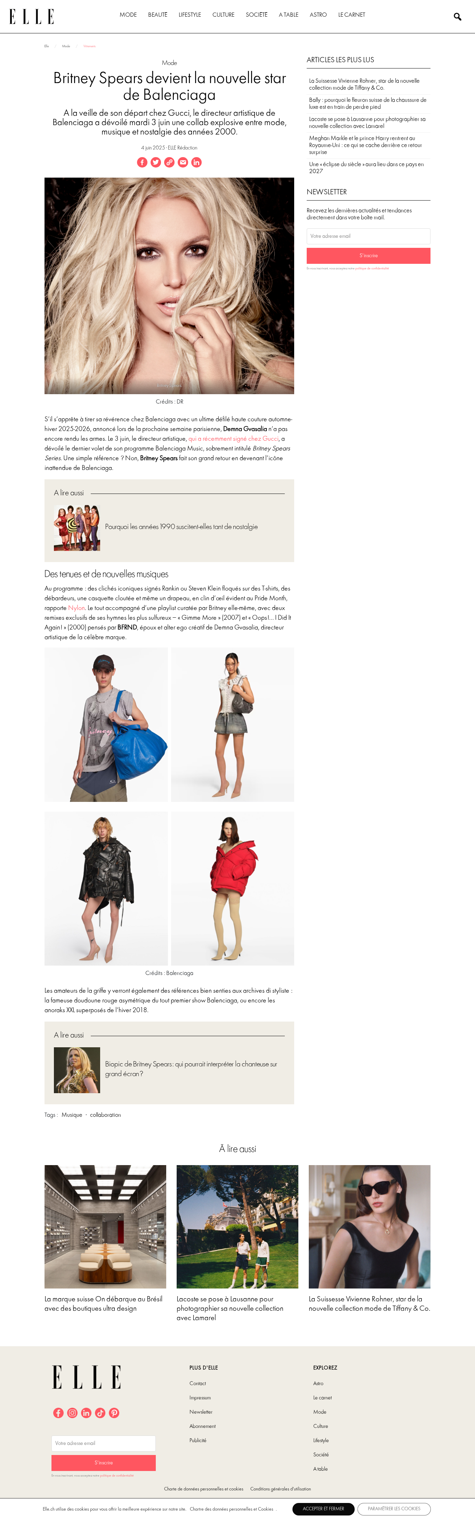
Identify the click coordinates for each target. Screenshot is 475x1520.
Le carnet (351, 15)
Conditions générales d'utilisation (280, 1489)
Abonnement (203, 1426)
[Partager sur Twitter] (156, 162)
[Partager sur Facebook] (142, 162)
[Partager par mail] (183, 162)
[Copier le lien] (169, 162)
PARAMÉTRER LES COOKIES (394, 1509)
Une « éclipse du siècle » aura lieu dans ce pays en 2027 (366, 168)
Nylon (76, 608)
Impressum (200, 1398)
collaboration (105, 1115)
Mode (128, 15)
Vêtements (89, 46)
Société (256, 15)
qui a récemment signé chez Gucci (233, 439)
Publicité (198, 1441)
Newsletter (201, 1412)
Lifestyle (190, 15)
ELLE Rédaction (182, 148)
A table (288, 15)
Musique (72, 1115)
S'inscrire (369, 256)
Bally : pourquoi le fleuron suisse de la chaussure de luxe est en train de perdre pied (368, 103)
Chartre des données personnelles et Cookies (231, 1509)
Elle (47, 46)
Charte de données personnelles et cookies (203, 1489)
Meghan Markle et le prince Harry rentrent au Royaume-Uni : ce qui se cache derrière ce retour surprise (365, 145)
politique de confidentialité (372, 268)
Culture (223, 15)
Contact (198, 1384)
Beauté (157, 15)
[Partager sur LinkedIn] (196, 162)
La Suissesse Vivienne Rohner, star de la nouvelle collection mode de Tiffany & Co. (364, 84)
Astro (318, 15)
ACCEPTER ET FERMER (323, 1509)
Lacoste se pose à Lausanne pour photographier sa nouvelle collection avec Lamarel (367, 122)
